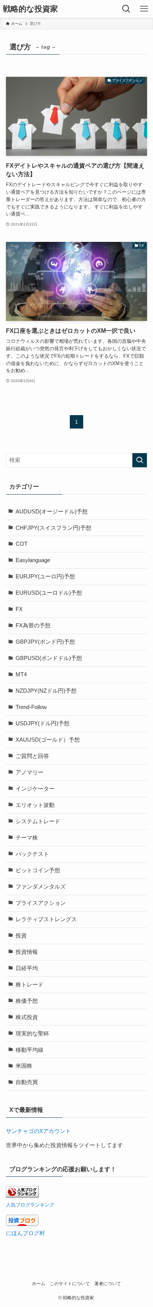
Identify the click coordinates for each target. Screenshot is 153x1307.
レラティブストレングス (46, 919)
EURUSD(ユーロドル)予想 (49, 593)
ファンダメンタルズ (41, 887)
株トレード (29, 985)
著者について (107, 1283)
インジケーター (35, 789)
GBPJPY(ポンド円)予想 (45, 642)
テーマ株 (27, 838)
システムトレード (38, 821)
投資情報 (27, 952)
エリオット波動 (35, 805)
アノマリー (29, 772)
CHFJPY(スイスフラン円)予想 (53, 528)
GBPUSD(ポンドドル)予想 (49, 658)
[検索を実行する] (139, 460)
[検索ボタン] (126, 9)
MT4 (21, 674)
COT (21, 544)
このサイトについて (70, 1283)
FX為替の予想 (33, 625)
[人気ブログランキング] (22, 1196)
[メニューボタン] (144, 9)
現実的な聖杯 (32, 1034)
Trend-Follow (31, 707)
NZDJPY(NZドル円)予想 (46, 691)
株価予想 (27, 1001)
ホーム (38, 1283)
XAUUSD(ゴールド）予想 (48, 740)
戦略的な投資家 (30, 9)
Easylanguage (33, 560)
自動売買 (27, 1082)
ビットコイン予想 (38, 870)
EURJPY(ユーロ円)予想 (45, 576)
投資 (21, 936)
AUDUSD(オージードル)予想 (52, 512)
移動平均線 (29, 1050)
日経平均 (27, 968)
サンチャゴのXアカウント (38, 1131)
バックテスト (32, 854)
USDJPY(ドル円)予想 (42, 723)
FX (19, 609)
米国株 (24, 1066)
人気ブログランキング (30, 1205)
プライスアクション (41, 903)
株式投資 (27, 1017)
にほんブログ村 (25, 1233)
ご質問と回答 (32, 756)
